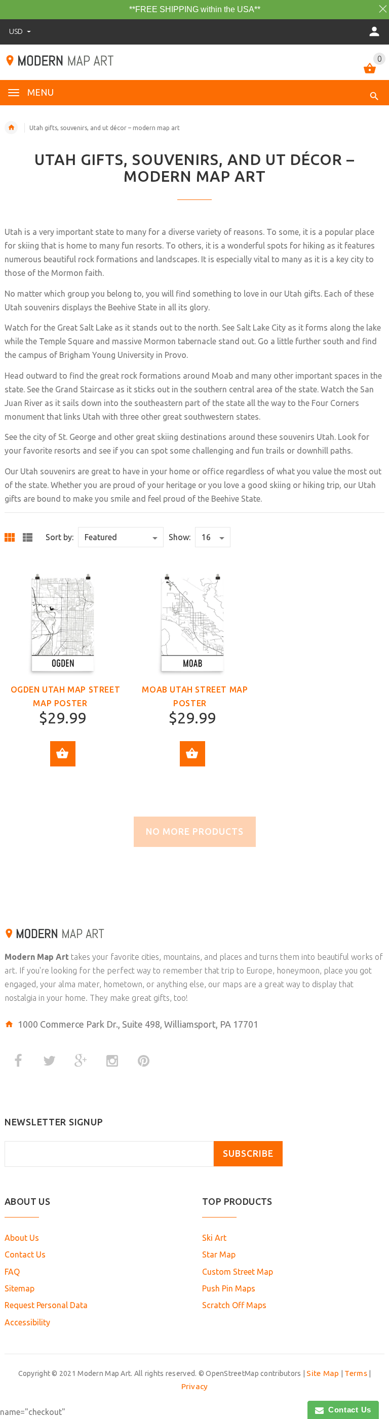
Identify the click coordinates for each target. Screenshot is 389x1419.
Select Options (62, 753)
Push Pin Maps (228, 1288)
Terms (355, 1373)
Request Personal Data (46, 1305)
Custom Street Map (237, 1271)
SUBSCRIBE (248, 1153)
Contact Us (25, 1254)
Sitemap (19, 1288)
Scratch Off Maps (234, 1305)
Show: (179, 537)
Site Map (322, 1373)
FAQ (12, 1271)
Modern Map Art (37, 956)
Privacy (194, 1386)
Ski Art (214, 1237)
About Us (22, 1237)
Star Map (219, 1254)
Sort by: (59, 537)
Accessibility (27, 1322)
